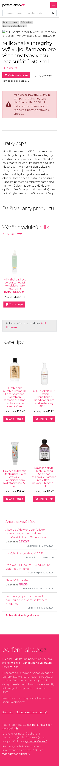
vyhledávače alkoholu (16, 753)
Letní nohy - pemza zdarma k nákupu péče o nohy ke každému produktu (27, 600)
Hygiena (15, 22)
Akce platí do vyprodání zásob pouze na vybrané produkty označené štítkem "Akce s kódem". (28, 533)
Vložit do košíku (17, 75)
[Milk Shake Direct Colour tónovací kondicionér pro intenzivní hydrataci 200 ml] (15, 262)
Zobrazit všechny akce (21, 615)
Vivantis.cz (32, 546)
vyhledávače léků (36, 741)
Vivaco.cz (33, 573)
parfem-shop (13, 5)
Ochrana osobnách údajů (32, 712)
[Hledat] (53, 13)
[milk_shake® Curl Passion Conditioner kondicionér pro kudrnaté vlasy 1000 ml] (44, 373)
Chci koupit (15, 304)
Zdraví (6, 22)
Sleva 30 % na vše (17, 580)
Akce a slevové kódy (20, 522)
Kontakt (7, 712)
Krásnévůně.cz (30, 557)
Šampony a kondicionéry (14, 26)
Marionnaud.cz (30, 589)
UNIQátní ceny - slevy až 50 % (24, 553)
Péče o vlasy (26, 22)
